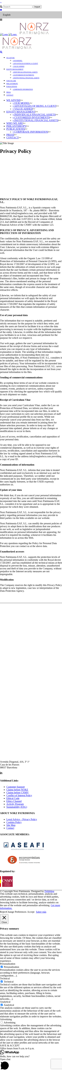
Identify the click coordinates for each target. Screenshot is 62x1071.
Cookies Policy (14, 822)
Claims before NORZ (17, 789)
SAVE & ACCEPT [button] (10, 1045)
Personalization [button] (7, 963)
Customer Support (15, 786)
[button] (31, 1048)
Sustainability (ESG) (16, 807)
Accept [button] (30, 911)
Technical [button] (5, 978)
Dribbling (49, 891)
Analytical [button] (5, 1001)
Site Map (10, 825)
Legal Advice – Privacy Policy (21, 819)
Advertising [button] (6, 1019)
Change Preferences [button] (16, 911)
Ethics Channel (14, 801)
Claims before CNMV (17, 792)
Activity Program (15, 804)
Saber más (41, 911)
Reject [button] (3, 911)
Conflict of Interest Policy (19, 795)
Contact (10, 828)
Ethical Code (12, 798)
